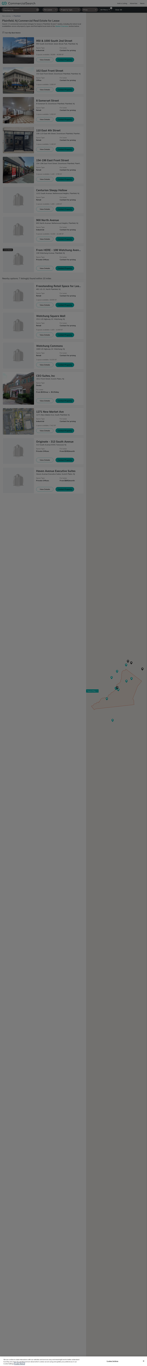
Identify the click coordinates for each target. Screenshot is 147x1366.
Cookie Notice (19, 1364)
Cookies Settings (112, 1361)
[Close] (143, 1361)
